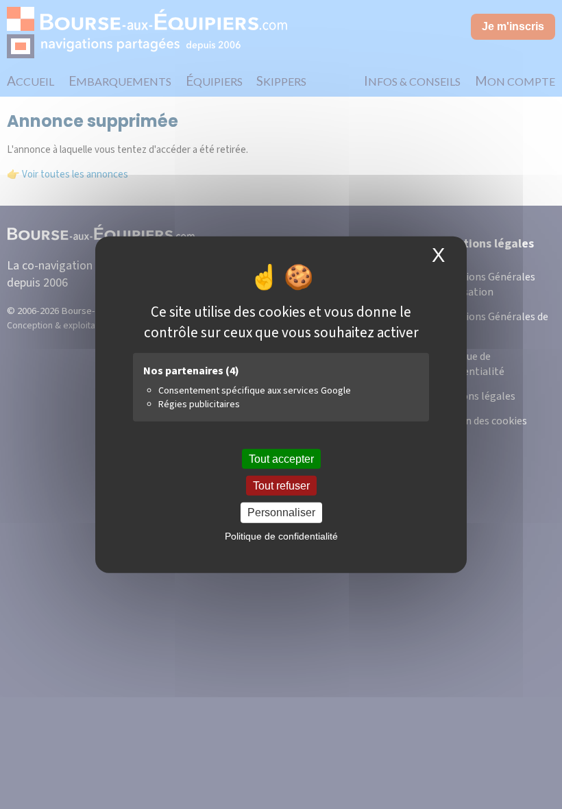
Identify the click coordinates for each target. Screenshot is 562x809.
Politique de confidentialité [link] (281, 535)
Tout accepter (281, 459)
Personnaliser (281, 512)
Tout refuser (281, 486)
